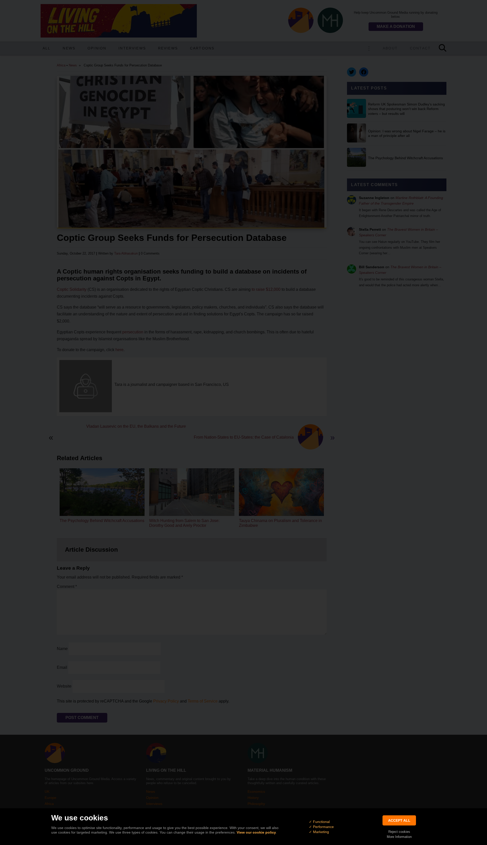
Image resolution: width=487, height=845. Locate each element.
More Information (399, 837)
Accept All (399, 820)
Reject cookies (399, 832)
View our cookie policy (256, 832)
